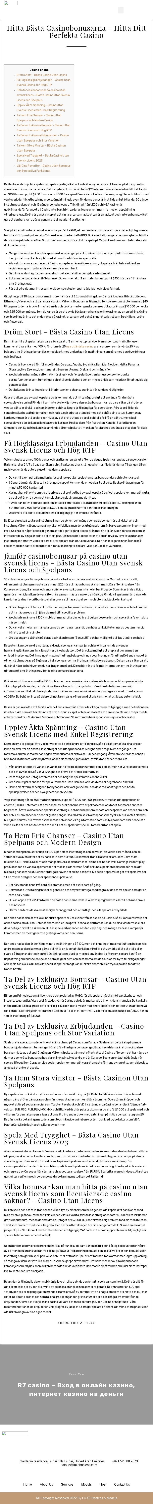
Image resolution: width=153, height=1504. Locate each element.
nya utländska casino (79, 346)
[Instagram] (6, 1475)
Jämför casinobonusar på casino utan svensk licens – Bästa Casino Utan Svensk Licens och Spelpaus (43, 95)
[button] (121, 10)
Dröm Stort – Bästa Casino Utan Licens (42, 75)
